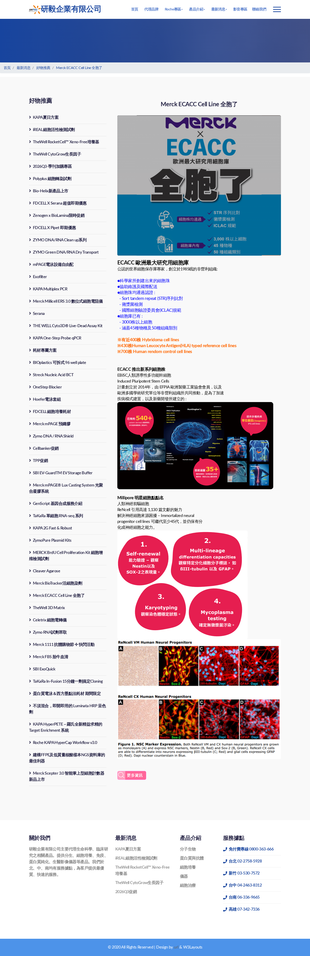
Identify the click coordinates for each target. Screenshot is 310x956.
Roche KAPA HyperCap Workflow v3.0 (65, 743)
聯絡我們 (259, 9)
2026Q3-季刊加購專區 (52, 167)
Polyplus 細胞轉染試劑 (52, 179)
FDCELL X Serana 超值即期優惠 (60, 203)
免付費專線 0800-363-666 (251, 849)
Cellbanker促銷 (46, 449)
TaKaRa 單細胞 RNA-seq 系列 (58, 516)
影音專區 (240, 9)
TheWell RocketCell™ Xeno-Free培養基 (66, 142)
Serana (38, 314)
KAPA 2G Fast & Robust (52, 528)
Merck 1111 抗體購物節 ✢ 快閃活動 (63, 645)
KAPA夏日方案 (46, 118)
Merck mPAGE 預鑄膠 (51, 424)
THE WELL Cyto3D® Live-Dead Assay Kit (67, 326)
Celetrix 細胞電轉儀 (50, 620)
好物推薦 (43, 68)
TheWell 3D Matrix (49, 608)
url (176, 947)
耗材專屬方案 (45, 350)
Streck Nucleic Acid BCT (53, 375)
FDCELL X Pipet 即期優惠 (54, 228)
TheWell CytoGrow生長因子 (57, 154)
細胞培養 (188, 867)
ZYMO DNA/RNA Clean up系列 (59, 240)
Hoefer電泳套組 (47, 400)
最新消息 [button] (218, 9)
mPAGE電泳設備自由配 (53, 265)
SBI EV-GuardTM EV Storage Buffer (63, 473)
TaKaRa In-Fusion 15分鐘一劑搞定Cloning (68, 681)
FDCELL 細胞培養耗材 (52, 412)
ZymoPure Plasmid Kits (52, 541)
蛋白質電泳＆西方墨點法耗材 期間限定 (67, 694)
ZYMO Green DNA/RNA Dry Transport (66, 252)
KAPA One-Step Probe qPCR (57, 338)
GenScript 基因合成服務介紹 (57, 504)
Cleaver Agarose (46, 571)
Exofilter (40, 277)
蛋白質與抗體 (192, 858)
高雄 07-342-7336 (244, 909)
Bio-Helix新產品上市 (50, 191)
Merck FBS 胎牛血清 (50, 657)
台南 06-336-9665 (244, 897)
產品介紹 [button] (196, 9)
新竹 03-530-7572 (244, 873)
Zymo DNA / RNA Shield (53, 436)
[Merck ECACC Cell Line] (131, 775)
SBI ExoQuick (44, 669)
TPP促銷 (40, 461)
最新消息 (24, 68)
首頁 (134, 9)
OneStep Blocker (47, 387)
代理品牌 (151, 9)
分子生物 (188, 849)
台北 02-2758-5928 (245, 861)
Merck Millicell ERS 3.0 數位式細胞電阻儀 (68, 301)
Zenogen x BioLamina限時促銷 (58, 216)
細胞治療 (188, 886)
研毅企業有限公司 (71, 9)
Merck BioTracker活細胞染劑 (57, 583)
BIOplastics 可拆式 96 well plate (59, 363)
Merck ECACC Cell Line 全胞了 (79, 68)
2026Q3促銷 (126, 892)
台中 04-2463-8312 (245, 885)
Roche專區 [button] (173, 9)
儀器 (184, 876)
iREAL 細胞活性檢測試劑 (54, 130)
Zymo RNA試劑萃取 (50, 632)
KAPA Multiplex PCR (50, 289)
